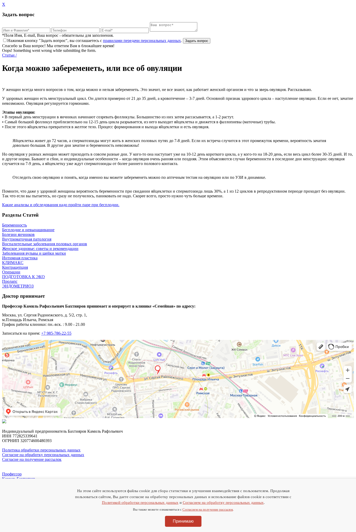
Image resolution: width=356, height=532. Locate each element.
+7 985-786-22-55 (56, 333)
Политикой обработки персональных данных (140, 502)
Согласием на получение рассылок (207, 509)
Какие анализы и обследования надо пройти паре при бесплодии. (60, 205)
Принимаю (183, 521)
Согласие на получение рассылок (32, 459)
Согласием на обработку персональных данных (223, 502)
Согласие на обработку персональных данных (43, 454)
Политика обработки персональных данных (41, 450)
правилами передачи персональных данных (142, 40)
